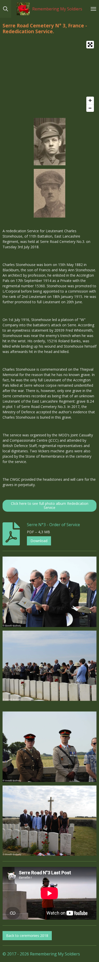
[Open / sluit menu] (93, 9)
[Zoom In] (90, 100)
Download (38, 540)
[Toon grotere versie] (49, 141)
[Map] (49, 76)
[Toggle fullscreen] (90, 44)
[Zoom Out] (90, 108)
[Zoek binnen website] (5, 9)
